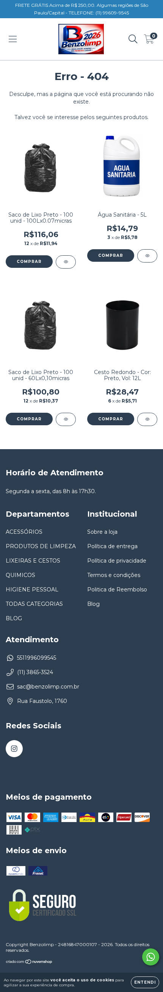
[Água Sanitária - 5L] (147, 256)
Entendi (145, 982)
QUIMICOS (20, 575)
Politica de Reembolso (117, 589)
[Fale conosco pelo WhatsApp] (150, 956)
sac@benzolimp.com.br (48, 686)
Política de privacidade (116, 560)
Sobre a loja (102, 531)
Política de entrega (112, 546)
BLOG (14, 618)
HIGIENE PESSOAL (32, 589)
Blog (93, 604)
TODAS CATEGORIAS (34, 604)
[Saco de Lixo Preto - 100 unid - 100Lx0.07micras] (66, 262)
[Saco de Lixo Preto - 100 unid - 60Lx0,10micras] (66, 419)
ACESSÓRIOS (24, 531)
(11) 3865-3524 (35, 672)
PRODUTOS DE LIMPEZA (41, 546)
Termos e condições (113, 575)
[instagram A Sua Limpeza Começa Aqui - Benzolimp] (14, 748)
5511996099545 (36, 657)
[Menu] (13, 39)
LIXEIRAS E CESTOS (33, 560)
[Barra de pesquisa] (133, 39)
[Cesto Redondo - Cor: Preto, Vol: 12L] (147, 419)
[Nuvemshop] (29, 962)
